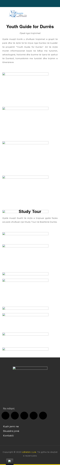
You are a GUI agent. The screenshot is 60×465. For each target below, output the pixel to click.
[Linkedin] (43, 415)
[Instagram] (34, 415)
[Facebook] (5, 415)
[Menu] (3, 13)
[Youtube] (24, 415)
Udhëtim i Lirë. (29, 452)
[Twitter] (15, 415)
